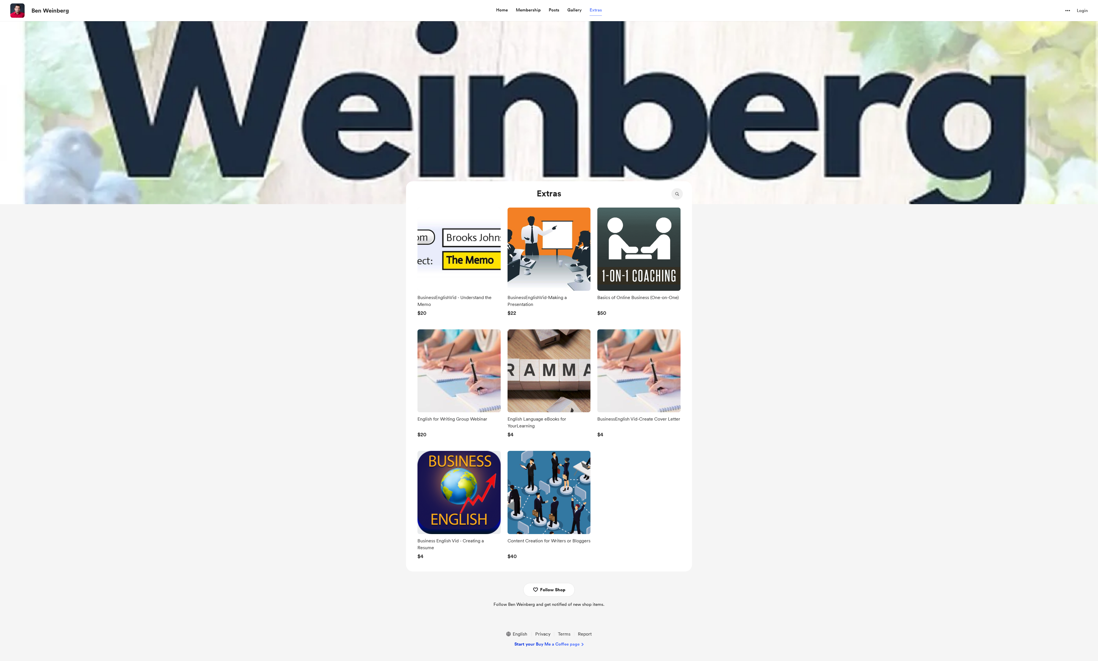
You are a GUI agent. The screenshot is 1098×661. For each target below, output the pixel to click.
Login (1082, 10)
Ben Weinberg (50, 10)
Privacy (542, 634)
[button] (502, 10)
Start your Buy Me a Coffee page (547, 644)
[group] (459, 263)
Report (585, 634)
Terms (564, 634)
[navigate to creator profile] (17, 10)
